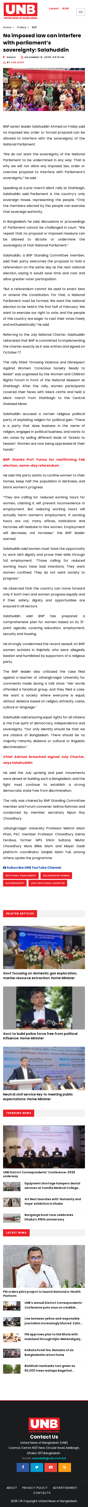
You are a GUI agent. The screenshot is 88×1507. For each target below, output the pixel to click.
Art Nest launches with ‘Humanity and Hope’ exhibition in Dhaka (53, 1201)
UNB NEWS (17, 62)
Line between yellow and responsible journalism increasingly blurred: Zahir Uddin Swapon (52, 1321)
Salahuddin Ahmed (56, 875)
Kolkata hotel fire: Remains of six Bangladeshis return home (49, 1352)
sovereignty (15, 883)
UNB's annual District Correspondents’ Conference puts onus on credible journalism (53, 1305)
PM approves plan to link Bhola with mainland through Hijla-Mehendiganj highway (52, 1336)
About (12, 1488)
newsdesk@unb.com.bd (44, 1458)
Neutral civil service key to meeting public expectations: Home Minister (38, 1096)
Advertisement (65, 1488)
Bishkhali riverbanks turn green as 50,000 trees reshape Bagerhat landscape (50, 1368)
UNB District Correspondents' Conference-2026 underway (39, 1174)
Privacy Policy (35, 1488)
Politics (21, 27)
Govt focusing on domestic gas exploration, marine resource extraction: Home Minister (40, 975)
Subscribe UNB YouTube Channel (33, 867)
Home (7, 27)
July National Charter (48, 883)
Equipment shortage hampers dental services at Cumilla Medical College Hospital (52, 1185)
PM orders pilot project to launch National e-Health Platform (42, 1294)
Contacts (42, 1493)
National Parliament (21, 875)
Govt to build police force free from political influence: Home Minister (40, 1036)
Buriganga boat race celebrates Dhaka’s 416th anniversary (49, 1217)
